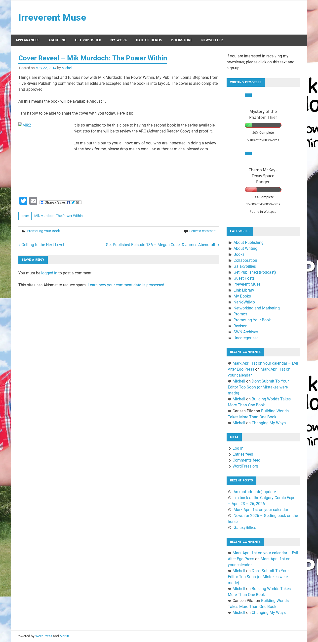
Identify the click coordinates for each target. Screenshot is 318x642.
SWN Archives (246, 332)
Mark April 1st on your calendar (261, 509)
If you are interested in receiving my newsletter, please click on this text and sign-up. (260, 62)
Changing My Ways (269, 423)
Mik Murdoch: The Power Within (58, 216)
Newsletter (212, 40)
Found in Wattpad (263, 211)
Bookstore (181, 40)
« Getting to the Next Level (41, 244)
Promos (240, 314)
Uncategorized (246, 338)
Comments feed (246, 460)
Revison (240, 326)
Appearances (28, 40)
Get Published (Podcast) (255, 272)
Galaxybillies (245, 266)
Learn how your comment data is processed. (126, 285)
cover (25, 216)
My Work (118, 40)
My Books (242, 296)
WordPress (43, 636)
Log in (238, 448)
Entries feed (243, 454)
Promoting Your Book (43, 231)
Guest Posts (244, 278)
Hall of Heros (149, 40)
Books (239, 254)
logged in (49, 273)
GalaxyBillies (245, 527)
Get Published (88, 40)
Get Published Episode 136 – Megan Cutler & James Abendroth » (162, 244)
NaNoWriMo (244, 302)
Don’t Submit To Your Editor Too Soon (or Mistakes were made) (258, 387)
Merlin (64, 636)
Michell (67, 68)
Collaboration (245, 260)
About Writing (245, 248)
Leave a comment (203, 231)
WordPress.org (245, 466)
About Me (57, 40)
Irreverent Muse (52, 17)
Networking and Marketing (257, 308)
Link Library (244, 290)
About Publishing (249, 242)
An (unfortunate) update (255, 491)
